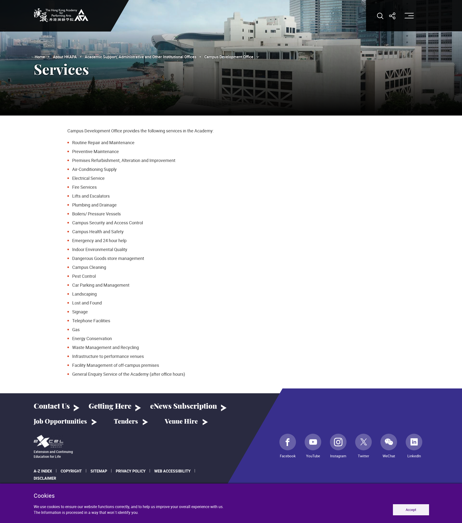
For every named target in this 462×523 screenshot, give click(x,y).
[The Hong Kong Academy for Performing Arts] (61, 15)
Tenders (126, 422)
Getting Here (110, 406)
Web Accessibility (172, 471)
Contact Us (52, 406)
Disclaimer (45, 478)
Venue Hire (181, 422)
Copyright (71, 471)
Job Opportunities (60, 422)
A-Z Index (43, 471)
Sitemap (98, 471)
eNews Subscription (183, 406)
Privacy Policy (131, 471)
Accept (411, 509)
